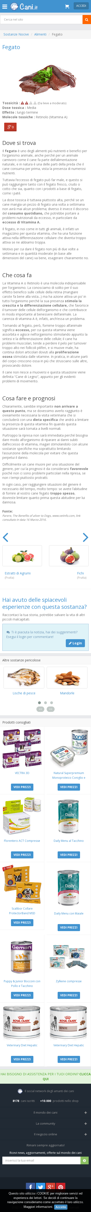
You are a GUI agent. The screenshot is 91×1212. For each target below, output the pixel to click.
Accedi (81, 6)
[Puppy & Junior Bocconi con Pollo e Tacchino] (22, 957)
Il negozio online (45, 1134)
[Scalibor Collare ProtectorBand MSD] (22, 884)
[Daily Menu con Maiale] (68, 886)
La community (45, 1123)
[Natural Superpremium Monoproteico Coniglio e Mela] (68, 748)
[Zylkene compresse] (68, 957)
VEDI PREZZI (22, 787)
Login (77, 643)
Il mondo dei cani (45, 1112)
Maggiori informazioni (38, 1206)
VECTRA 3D (22, 773)
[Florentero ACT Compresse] (22, 816)
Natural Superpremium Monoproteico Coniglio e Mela (68, 777)
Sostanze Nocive (16, 34)
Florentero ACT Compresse (22, 841)
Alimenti (40, 34)
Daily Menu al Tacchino (69, 841)
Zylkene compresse (69, 981)
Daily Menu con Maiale (69, 913)
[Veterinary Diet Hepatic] (22, 1023)
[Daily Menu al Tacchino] (68, 816)
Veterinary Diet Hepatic (22, 1045)
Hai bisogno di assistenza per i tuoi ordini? (45, 1076)
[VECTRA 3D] (22, 748)
